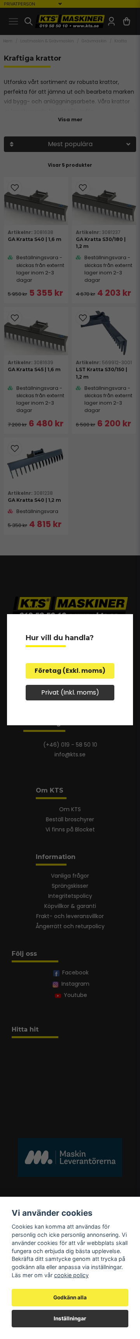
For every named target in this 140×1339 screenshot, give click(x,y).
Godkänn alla (70, 1297)
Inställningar (70, 1318)
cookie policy (71, 1275)
